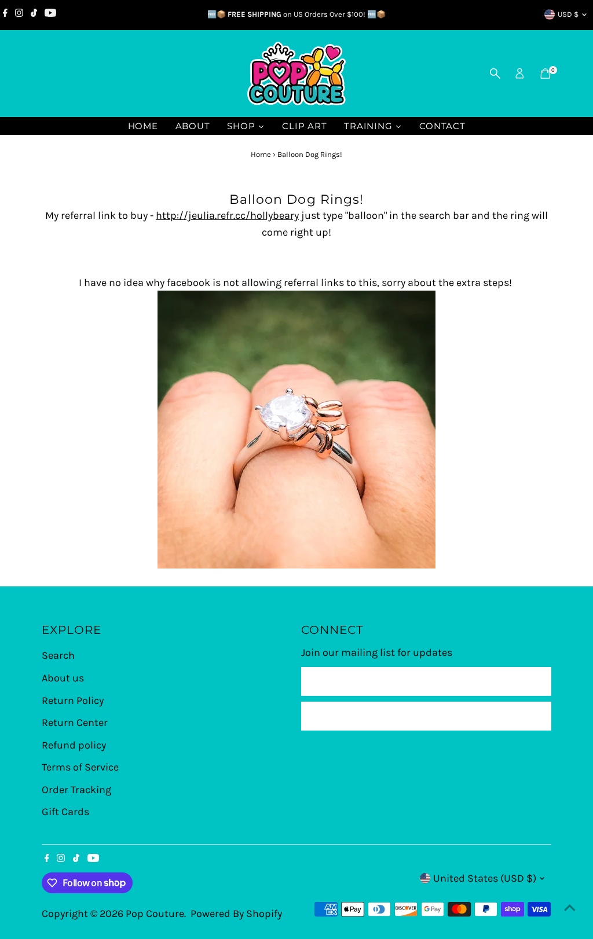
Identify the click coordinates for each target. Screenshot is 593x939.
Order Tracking (76, 789)
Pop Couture (155, 913)
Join (426, 716)
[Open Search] (495, 73)
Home (261, 154)
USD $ (568, 14)
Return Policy (73, 700)
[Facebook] (5, 14)
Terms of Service (80, 767)
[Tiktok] (34, 14)
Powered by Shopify (236, 913)
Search (58, 655)
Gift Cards (65, 811)
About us (63, 678)
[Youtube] (50, 14)
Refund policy (74, 745)
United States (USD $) (484, 878)
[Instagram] (19, 14)
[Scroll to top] (569, 907)
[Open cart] (545, 73)
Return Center (75, 722)
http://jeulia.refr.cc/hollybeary (227, 215)
